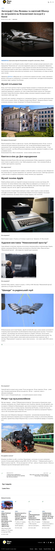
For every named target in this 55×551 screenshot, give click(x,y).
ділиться (10, 76)
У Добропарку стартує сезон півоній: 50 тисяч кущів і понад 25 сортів (48, 516)
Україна (40, 549)
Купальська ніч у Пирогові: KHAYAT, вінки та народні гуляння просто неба (20, 516)
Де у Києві (14, 549)
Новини (31, 549)
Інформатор (5, 60)
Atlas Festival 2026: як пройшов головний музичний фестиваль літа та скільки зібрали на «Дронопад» (6, 519)
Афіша (2, 8)
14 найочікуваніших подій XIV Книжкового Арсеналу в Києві (34, 516)
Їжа (53, 549)
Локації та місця (47, 549)
